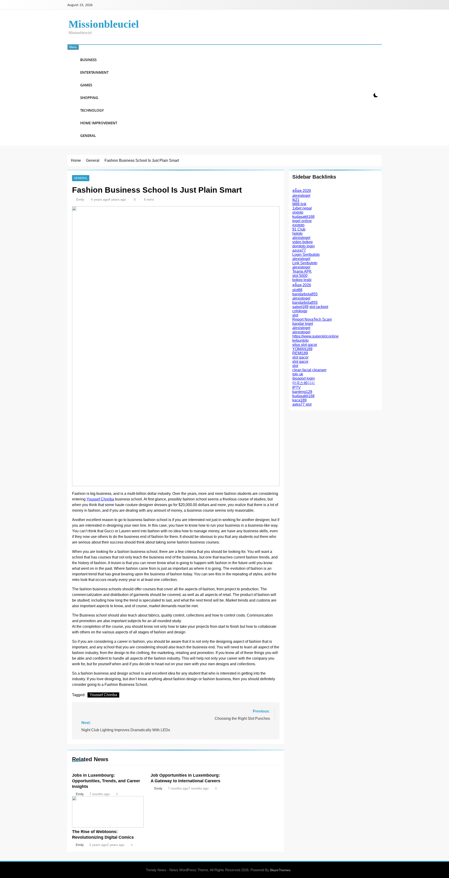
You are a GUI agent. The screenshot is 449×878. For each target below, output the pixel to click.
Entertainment (94, 72)
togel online (302, 221)
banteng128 (302, 392)
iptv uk (297, 374)
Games (86, 85)
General (88, 135)
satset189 (300, 307)
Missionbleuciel (104, 24)
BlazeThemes (280, 870)
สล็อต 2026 (301, 191)
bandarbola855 (305, 294)
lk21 (295, 200)
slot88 (297, 290)
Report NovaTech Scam (312, 319)
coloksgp (299, 311)
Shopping (89, 97)
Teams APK (302, 271)
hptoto (297, 233)
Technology (92, 110)
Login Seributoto (306, 255)
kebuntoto (300, 340)
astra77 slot (301, 404)
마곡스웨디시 (303, 383)
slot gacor (300, 357)
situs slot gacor (304, 345)
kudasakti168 (303, 217)
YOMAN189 (302, 349)
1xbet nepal (302, 208)
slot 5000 (300, 276)
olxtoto (297, 212)
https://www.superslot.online (315, 336)
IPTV (296, 387)
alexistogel (301, 196)
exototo (298, 225)
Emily (80, 199)
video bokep (302, 242)
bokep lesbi (301, 280)
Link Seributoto (304, 263)
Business (88, 59)
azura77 (299, 250)
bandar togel (302, 324)
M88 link (299, 204)
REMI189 (300, 353)
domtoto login (303, 246)
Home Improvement (98, 123)
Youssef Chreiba (100, 499)
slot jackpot (318, 307)
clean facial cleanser (309, 370)
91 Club (298, 229)
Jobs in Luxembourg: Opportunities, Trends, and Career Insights (106, 781)
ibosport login (303, 378)
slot (295, 315)
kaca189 (299, 400)
